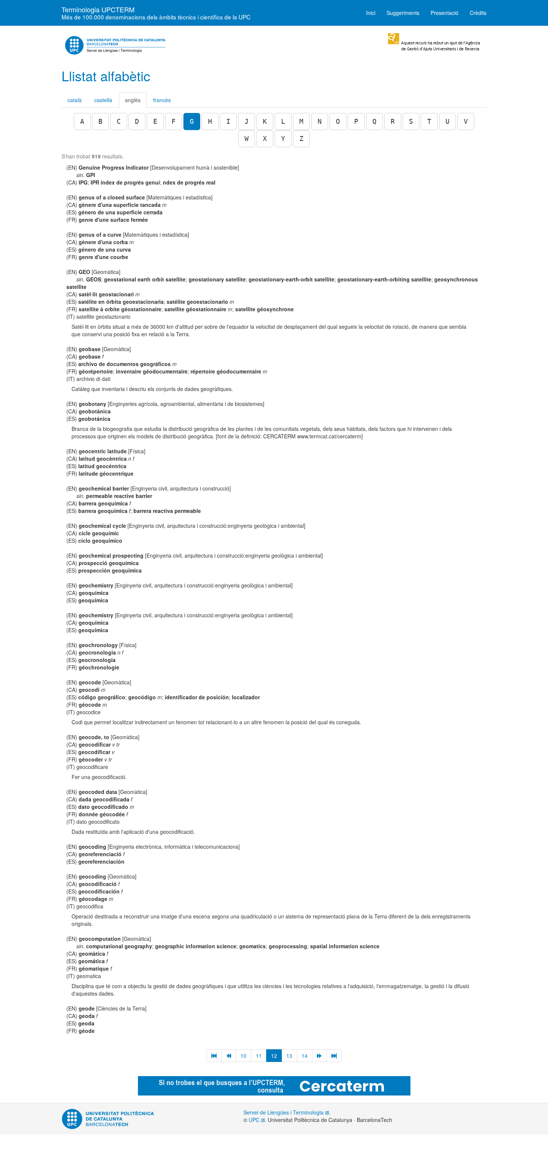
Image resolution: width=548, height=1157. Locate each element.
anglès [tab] (133, 100)
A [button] (82, 121)
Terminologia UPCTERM (156, 11)
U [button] (447, 121)
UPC (255, 1119)
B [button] (100, 121)
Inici (370, 12)
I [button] (228, 121)
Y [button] (283, 138)
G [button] (192, 121)
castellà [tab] (103, 100)
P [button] (356, 121)
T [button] (429, 121)
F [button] (173, 121)
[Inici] (214, 1055)
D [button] (137, 121)
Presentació (445, 12)
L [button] (283, 121)
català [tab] (74, 100)
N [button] (320, 121)
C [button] (119, 121)
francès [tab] (162, 100)
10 (243, 1055)
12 (274, 1055)
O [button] (338, 121)
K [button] (265, 121)
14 (305, 1055)
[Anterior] (228, 1055)
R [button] (393, 121)
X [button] (265, 138)
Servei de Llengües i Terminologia (284, 1112)
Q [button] (374, 121)
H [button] (210, 121)
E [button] (155, 121)
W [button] (247, 138)
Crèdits (478, 12)
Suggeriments (403, 12)
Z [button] (301, 138)
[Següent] (319, 1055)
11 (259, 1055)
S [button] (411, 121)
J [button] (247, 121)
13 (289, 1055)
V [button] (466, 121)
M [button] (301, 121)
